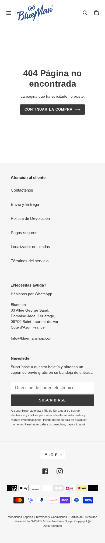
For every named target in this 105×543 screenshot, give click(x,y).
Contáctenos (22, 190)
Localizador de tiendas (30, 246)
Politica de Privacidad (83, 517)
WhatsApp (43, 294)
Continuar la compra (48, 109)
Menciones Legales (20, 517)
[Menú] (8, 12)
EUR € (50, 455)
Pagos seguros (24, 232)
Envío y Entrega (25, 204)
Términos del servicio (29, 261)
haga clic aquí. (76, 424)
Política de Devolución (30, 218)
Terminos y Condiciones (51, 517)
